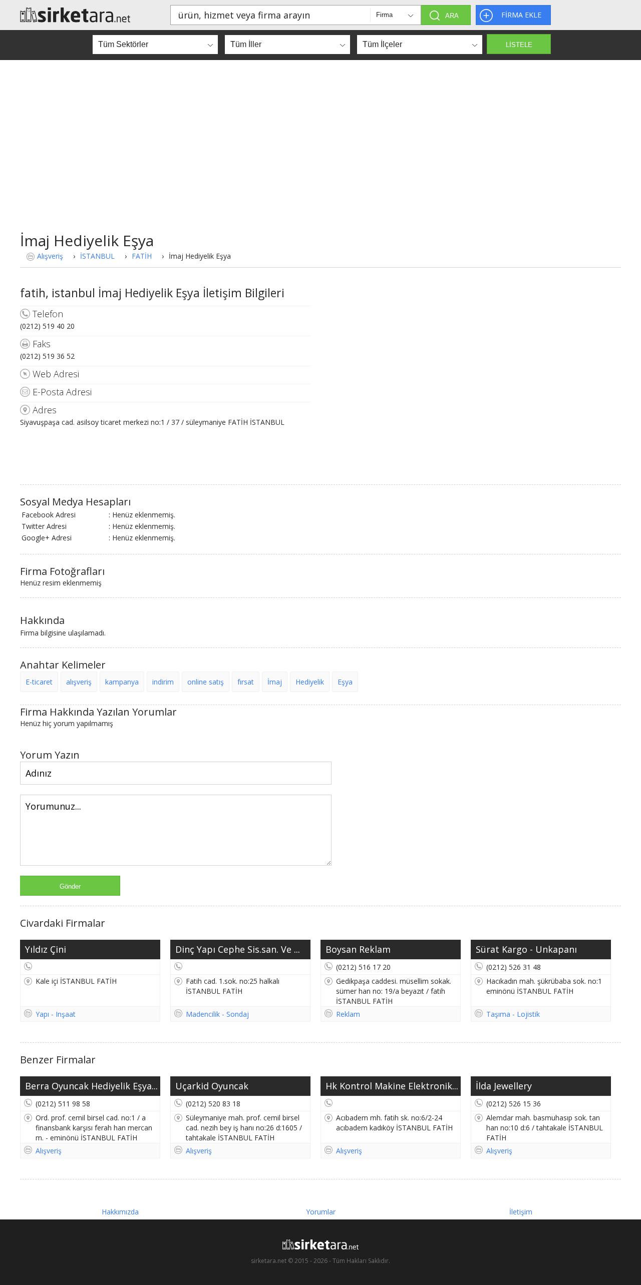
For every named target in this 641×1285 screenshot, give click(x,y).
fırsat (245, 682)
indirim (163, 682)
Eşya (345, 682)
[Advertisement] (320, 155)
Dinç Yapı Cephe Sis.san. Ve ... (237, 949)
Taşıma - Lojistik (513, 1014)
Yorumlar (321, 1211)
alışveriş (79, 682)
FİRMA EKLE (521, 15)
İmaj (274, 682)
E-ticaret (39, 682)
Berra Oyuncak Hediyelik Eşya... (91, 1086)
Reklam (348, 1014)
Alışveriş (50, 256)
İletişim (520, 1211)
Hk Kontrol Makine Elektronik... (392, 1086)
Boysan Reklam (358, 949)
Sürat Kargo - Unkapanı (526, 949)
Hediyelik (309, 682)
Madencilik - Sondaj (217, 1014)
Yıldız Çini (45, 949)
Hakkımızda (120, 1211)
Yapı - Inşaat (56, 1014)
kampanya (122, 682)
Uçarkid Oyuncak (211, 1086)
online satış (205, 682)
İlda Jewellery (504, 1086)
